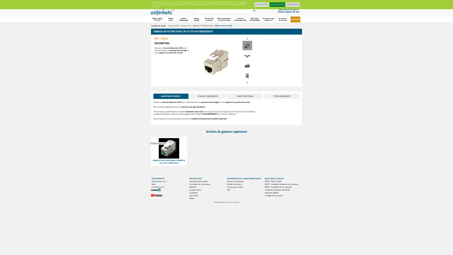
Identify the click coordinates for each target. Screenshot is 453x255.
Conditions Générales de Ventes (277, 190)
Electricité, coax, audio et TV (269, 19)
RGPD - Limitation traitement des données (281, 184)
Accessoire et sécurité (283, 19)
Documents (193, 195)
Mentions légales (272, 193)
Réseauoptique (196, 19)
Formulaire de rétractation (199, 184)
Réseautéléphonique (183, 19)
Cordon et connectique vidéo (240, 19)
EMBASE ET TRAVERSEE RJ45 (202, 26)
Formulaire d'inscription (198, 181)
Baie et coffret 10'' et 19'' (157, 19)
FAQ (228, 190)
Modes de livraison (234, 184)
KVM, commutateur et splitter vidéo (224, 19)
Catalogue (193, 193)
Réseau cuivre (170, 19)
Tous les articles (173, 26)
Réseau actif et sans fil (209, 19)
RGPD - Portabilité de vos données (278, 187)
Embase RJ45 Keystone (223, 26)
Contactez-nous (158, 187)
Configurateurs (195, 190)
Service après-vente (235, 187)
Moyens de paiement (235, 181)
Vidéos (192, 198)
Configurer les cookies (274, 195)
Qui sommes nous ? (159, 181)
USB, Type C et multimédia (255, 19)
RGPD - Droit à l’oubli (273, 181)
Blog (153, 184)
